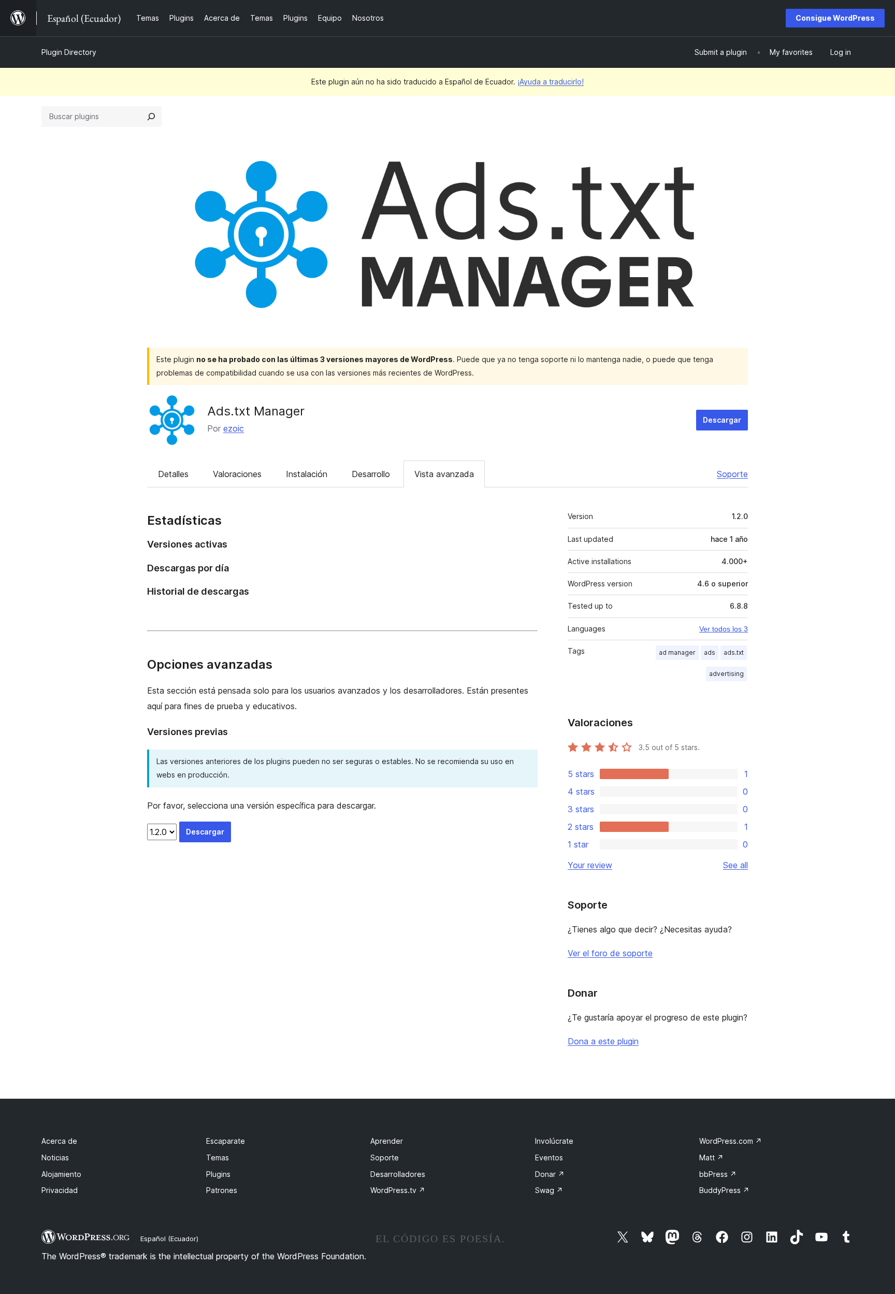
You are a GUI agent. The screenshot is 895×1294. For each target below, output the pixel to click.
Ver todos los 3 (723, 629)
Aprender (386, 1141)
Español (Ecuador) (169, 1238)
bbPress (718, 1174)
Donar (550, 1174)
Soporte (732, 474)
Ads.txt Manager (256, 411)
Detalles (173, 474)
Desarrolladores (397, 1174)
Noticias (55, 1157)
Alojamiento (61, 1174)
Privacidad (59, 1190)
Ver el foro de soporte (610, 953)
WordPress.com (730, 1141)
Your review (590, 865)
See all (735, 865)
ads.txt (734, 652)
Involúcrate (554, 1141)
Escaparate (225, 1141)
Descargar (722, 419)
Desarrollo (371, 474)
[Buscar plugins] (151, 116)
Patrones (221, 1190)
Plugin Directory (68, 52)
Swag (549, 1190)
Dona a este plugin (603, 1041)
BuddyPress (724, 1190)
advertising (726, 674)
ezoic (233, 428)
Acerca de (59, 1141)
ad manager (677, 652)
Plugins (218, 1174)
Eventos (549, 1157)
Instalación (306, 474)
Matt (711, 1157)
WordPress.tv (397, 1190)
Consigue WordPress (835, 17)
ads (709, 652)
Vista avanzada (444, 474)
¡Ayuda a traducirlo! (550, 81)
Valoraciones (237, 474)
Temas (217, 1157)
